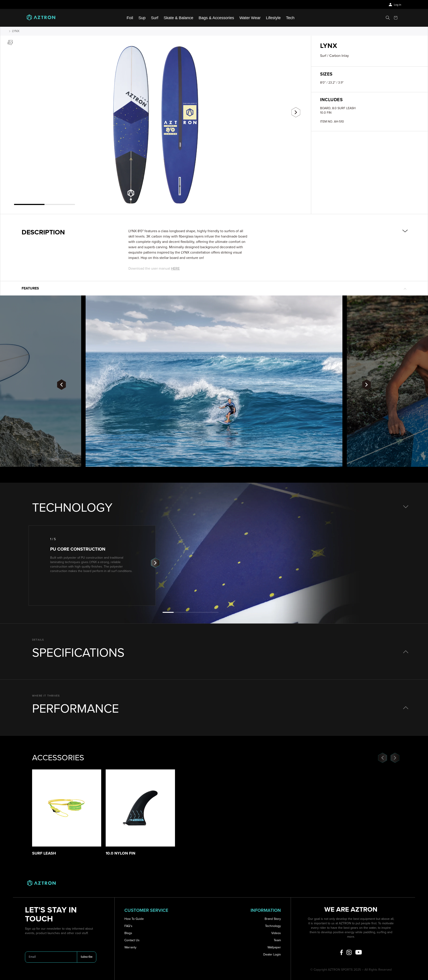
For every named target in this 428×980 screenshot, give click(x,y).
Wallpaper (274, 947)
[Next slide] (295, 112)
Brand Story (273, 919)
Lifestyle (273, 18)
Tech (290, 18)
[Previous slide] (15, 110)
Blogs (128, 933)
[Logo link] (41, 18)
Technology (273, 926)
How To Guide (134, 919)
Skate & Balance (178, 18)
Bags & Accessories (216, 18)
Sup (142, 18)
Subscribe (87, 957)
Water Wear (250, 18)
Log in (397, 4)
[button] (388, 18)
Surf (154, 18)
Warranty (130, 947)
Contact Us (132, 940)
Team (277, 940)
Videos (276, 933)
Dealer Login (272, 954)
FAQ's (128, 926)
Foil (130, 18)
